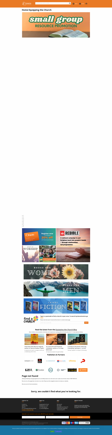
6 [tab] (23, 222)
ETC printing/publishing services (29, 408)
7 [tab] (23, 224)
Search (86, 322)
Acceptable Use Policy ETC (62, 407)
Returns (23, 407)
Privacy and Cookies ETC (62, 408)
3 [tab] (23, 218)
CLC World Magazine (43, 408)
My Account (59, 404)
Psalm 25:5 (76, 408)
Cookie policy (58, 431)
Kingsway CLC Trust (43, 405)
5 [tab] (23, 221)
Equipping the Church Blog (66, 330)
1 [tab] (23, 215)
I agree (52, 431)
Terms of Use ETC (61, 409)
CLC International (43, 407)
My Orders (59, 405)
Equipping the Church (44, 404)
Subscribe (79, 417)
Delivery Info (24, 405)
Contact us (24, 404)
